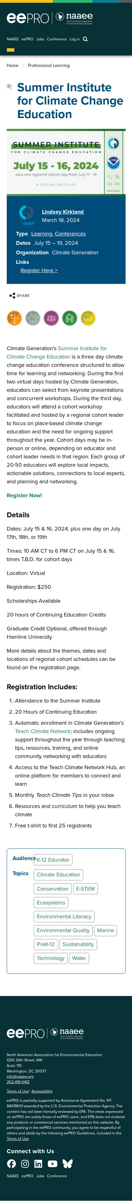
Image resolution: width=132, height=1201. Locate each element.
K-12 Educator (53, 860)
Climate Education (58, 875)
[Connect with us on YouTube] (52, 1165)
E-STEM (85, 889)
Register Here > (39, 270)
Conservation (52, 889)
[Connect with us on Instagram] (25, 1165)
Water (79, 958)
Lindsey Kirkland (63, 212)
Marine (105, 930)
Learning (41, 234)
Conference (57, 39)
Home (12, 65)
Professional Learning (49, 65)
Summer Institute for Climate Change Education (57, 352)
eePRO (27, 39)
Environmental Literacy (64, 916)
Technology (50, 958)
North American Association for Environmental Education (50, 18)
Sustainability (78, 944)
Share (23, 295)
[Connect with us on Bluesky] (67, 1165)
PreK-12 (46, 944)
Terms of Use (18, 1091)
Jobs (40, 39)
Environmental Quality (63, 930)
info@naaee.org (20, 1076)
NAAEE (13, 39)
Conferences (70, 234)
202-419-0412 (18, 1082)
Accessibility (42, 1091)
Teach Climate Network (43, 731)
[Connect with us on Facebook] (11, 1165)
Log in (75, 39)
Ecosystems (51, 903)
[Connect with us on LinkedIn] (38, 1165)
